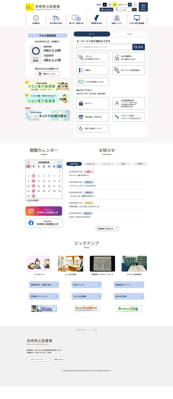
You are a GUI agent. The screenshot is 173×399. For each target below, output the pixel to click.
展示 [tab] (123, 164)
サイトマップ (81, 330)
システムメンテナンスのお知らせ (82, 185)
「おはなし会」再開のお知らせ (81, 196)
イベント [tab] (107, 164)
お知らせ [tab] (90, 164)
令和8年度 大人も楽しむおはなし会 (84, 206)
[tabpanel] (111, 88)
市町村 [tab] (140, 164)
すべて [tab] (92, 34)
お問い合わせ (58, 359)
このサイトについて (36, 359)
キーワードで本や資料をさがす (93, 41)
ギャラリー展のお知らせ (79, 175)
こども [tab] (129, 34)
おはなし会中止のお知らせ (80, 216)
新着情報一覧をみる (105, 228)
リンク (94, 330)
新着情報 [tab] (74, 164)
